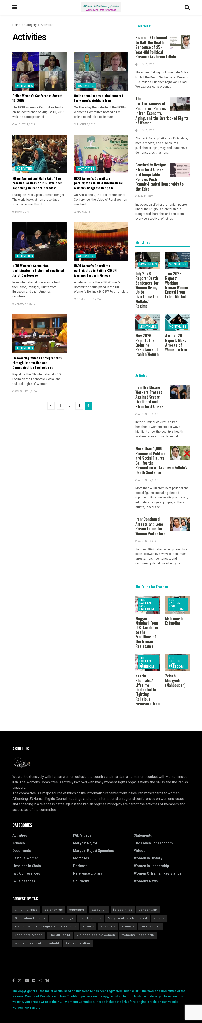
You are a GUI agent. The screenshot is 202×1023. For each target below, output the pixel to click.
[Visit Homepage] (101, 7)
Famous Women (25, 858)
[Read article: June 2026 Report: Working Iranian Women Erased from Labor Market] (177, 260)
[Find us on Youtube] (27, 980)
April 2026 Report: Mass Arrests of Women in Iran (176, 342)
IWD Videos (82, 835)
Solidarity (81, 881)
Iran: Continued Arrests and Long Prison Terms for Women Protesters (150, 526)
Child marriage (26, 910)
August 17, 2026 (148, 480)
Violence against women (96, 935)
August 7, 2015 (85, 124)
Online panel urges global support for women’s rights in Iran (98, 98)
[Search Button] (187, 7)
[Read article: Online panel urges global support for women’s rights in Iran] (101, 71)
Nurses (158, 918)
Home (16, 25)
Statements (143, 835)
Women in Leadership (151, 866)
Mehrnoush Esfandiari (174, 620)
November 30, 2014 (88, 299)
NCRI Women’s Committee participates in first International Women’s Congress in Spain (98, 183)
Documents (21, 850)
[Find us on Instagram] (40, 980)
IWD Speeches (23, 881)
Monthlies (148, 264)
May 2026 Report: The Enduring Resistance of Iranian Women (147, 345)
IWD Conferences (26, 873)
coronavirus (53, 910)
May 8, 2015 (22, 212)
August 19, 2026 (148, 414)
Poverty (88, 927)
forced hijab (122, 910)
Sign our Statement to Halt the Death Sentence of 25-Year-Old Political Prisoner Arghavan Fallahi (155, 47)
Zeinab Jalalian (78, 943)
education (77, 910)
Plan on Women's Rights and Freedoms (45, 927)
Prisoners (107, 927)
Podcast (80, 866)
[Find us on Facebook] (13, 980)
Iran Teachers (90, 918)
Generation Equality (30, 918)
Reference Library (87, 873)
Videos (139, 850)
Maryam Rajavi (85, 843)
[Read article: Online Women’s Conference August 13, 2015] (39, 71)
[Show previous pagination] (51, 406)
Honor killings (62, 918)
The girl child (59, 935)
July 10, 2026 (146, 64)
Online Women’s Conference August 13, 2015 (37, 98)
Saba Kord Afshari (29, 935)
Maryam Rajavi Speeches (93, 850)
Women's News (146, 881)
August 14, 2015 (25, 124)
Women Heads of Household (37, 943)
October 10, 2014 (26, 391)
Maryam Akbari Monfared (127, 918)
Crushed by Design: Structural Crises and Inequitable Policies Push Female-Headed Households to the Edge (159, 177)
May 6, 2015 (83, 212)
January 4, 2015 (25, 304)
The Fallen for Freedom (146, 604)
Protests (128, 927)
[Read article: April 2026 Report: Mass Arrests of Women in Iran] (177, 322)
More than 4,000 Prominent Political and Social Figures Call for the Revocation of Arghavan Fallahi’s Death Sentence (161, 460)
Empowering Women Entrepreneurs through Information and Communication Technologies (37, 362)
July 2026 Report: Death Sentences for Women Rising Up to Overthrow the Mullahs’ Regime (147, 290)
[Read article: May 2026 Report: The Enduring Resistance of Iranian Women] (147, 322)
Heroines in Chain (26, 866)
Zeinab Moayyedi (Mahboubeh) (175, 680)
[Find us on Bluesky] (47, 980)
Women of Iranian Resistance (157, 873)
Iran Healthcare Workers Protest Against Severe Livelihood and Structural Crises (149, 396)
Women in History (148, 858)
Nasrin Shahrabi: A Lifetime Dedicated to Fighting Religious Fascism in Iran (147, 689)
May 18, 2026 (145, 196)
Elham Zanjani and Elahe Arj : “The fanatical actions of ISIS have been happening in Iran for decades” (37, 183)
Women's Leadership (137, 935)
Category (30, 25)
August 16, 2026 (148, 541)
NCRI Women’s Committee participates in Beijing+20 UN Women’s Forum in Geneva (95, 270)
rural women (150, 927)
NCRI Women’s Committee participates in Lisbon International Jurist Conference (38, 270)
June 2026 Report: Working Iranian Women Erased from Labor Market (176, 285)
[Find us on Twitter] (20, 980)
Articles (18, 843)
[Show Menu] (14, 7)
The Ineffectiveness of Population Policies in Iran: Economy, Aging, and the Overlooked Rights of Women (162, 111)
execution (99, 910)
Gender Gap (148, 910)
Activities (47, 25)
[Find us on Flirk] (33, 980)
